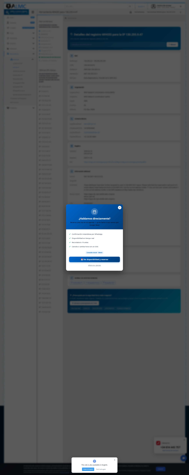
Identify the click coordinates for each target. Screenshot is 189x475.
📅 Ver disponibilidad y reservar (94, 259)
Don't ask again (101, 469)
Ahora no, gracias (94, 265)
